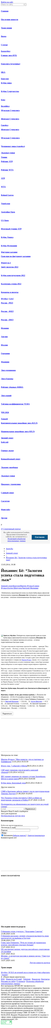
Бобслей (4, 442)
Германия (5, 353)
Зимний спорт (7, 438)
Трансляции (6, 28)
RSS (3, 979)
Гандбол (4, 125)
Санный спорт (7, 493)
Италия (4, 345)
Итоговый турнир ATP (11, 229)
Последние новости (9, 19)
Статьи (4, 45)
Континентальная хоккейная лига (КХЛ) (19, 423)
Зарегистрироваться (36, 835)
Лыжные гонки (8, 153)
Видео (3, 36)
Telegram (26, 979)
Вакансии (36, 979)
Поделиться (7, 714)
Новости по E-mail (14, 979)
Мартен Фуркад (26, 586)
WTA (3, 187)
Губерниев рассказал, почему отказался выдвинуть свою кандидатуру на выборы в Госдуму (25, 937)
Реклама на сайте (8, 981)
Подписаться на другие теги (13, 816)
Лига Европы (7, 379)
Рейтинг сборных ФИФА (12, 387)
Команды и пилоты (9, 292)
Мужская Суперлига (10, 110)
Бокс (3, 100)
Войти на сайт (7, 2)
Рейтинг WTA (7, 170)
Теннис (4, 157)
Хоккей (4, 419)
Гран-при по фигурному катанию (16, 256)
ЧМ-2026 (5, 412)
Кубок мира (6, 83)
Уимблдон (5, 204)
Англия (4, 337)
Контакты (45, 979)
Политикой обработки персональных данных (17, 540)
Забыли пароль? (19, 835)
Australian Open (8, 212)
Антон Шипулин (14, 588)
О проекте (20, 981)
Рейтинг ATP (7, 161)
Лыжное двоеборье (9, 467)
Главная (4, 11)
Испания (5, 328)
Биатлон (5, 79)
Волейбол (5, 106)
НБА (3, 72)
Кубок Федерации (9, 246)
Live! (11, 299)
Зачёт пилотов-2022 (9, 267)
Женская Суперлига (10, 119)
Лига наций (6, 396)
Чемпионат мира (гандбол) (13, 146)
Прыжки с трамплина (11, 484)
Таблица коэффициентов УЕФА (15, 404)
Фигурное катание (9, 252)
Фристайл (5, 509)
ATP (3, 178)
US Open (5, 220)
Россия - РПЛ (7, 303)
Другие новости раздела (40, 963)
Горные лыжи (7, 451)
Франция (5, 362)
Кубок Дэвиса (7, 237)
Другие (4, 518)
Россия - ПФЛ (7, 320)
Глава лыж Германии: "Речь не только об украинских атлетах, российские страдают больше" (23, 944)
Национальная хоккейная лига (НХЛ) (18, 431)
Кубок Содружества (10, 91)
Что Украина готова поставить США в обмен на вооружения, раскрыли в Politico (21, 799)
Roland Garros (7, 195)
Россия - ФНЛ (7, 311)
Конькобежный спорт (10, 459)
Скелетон (5, 501)
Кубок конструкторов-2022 (13, 275)
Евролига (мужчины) (10, 64)
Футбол (4, 299)
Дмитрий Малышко (30, 588)
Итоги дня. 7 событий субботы (14, 766)
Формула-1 (6, 263)
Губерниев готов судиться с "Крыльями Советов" (22, 931)
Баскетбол (5, 51)
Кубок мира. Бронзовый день (13, 783)
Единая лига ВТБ (9, 55)
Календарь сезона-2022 (11, 284)
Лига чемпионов (8, 370)
